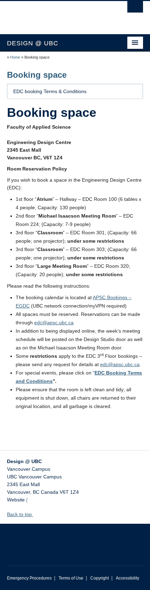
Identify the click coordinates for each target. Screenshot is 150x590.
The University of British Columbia (54, 14)
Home (15, 57)
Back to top (20, 514)
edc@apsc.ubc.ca (54, 322)
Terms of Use (71, 578)
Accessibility (127, 578)
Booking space (37, 75)
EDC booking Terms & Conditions (50, 91)
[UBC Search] (135, 8)
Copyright (99, 578)
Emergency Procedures (29, 578)
